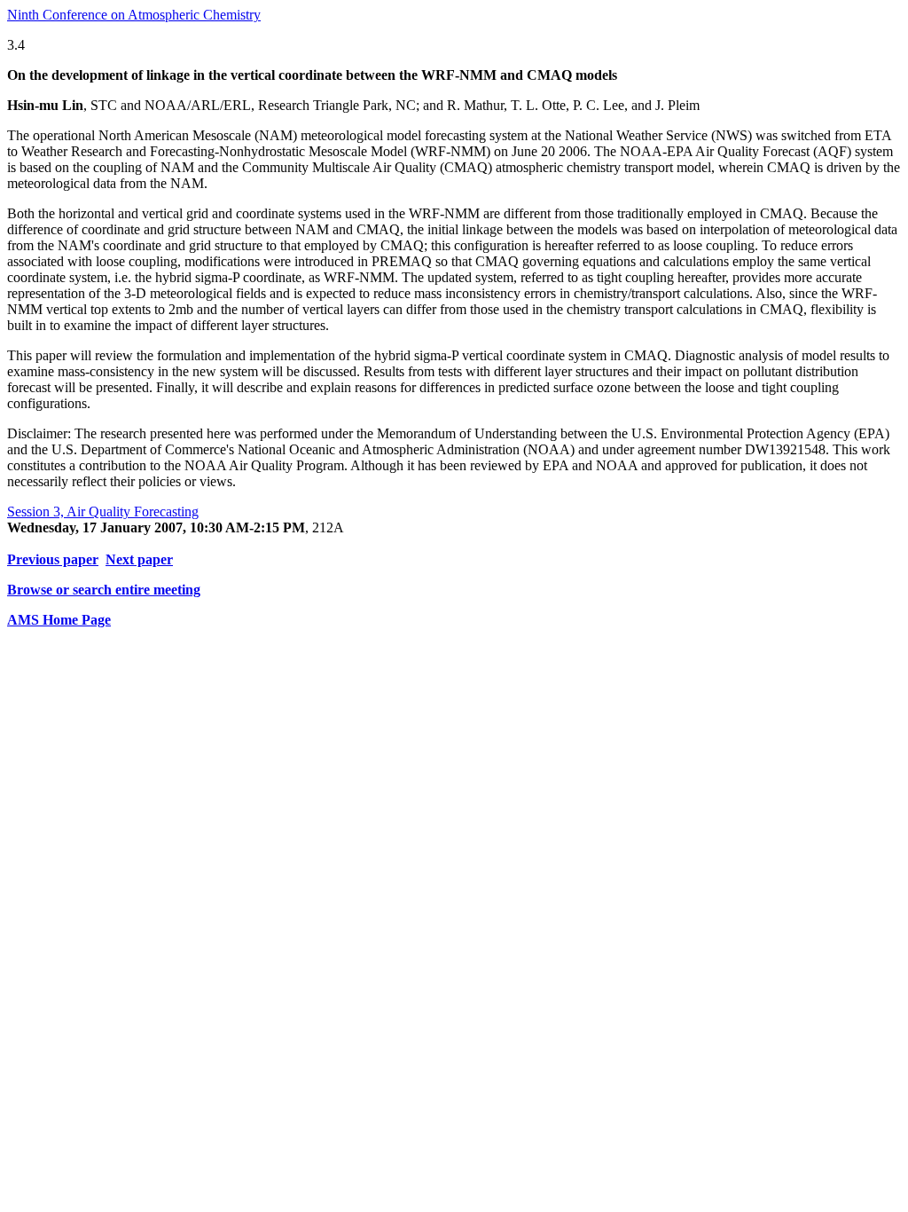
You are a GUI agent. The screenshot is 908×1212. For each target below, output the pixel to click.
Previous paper (52, 559)
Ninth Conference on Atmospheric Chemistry (134, 14)
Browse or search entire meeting (103, 589)
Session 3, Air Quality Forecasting (103, 511)
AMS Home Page (59, 619)
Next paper (139, 559)
